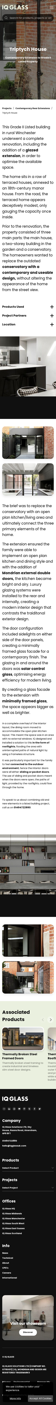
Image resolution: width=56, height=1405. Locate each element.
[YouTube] (19, 1109)
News (5, 1253)
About (5, 1263)
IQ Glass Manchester (13, 1218)
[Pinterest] (24, 1109)
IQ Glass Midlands (12, 1213)
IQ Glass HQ (8, 1208)
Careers (6, 1272)
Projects (6, 108)
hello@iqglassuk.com (14, 1145)
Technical (7, 1258)
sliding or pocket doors (34, 772)
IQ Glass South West (13, 1223)
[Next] (50, 1019)
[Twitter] (39, 1109)
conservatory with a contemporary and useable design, (27, 272)
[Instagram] (14, 1109)
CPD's (5, 1268)
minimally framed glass (24, 701)
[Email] (4, 1109)
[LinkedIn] (9, 1109)
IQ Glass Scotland (12, 1233)
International (9, 1277)
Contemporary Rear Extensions (32, 108)
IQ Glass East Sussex (13, 1228)
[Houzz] (29, 1109)
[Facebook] (34, 1109)
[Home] (15, 9)
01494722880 (22, 807)
